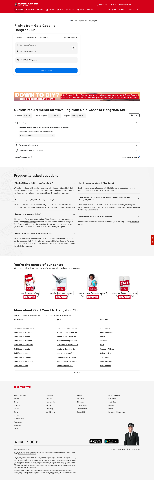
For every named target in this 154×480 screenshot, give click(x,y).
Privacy (110, 409)
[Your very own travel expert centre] (92, 286)
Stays (41, 9)
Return (19, 37)
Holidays (31, 9)
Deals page (29, 219)
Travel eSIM (81, 412)
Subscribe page (30, 222)
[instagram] (21, 442)
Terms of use (135, 449)
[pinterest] (37, 442)
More (89, 9)
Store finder (112, 405)
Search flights (46, 70)
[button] (77, 372)
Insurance (80, 398)
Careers (48, 405)
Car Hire (71, 9)
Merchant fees (28, 465)
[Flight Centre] (22, 387)
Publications (18, 422)
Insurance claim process (116, 412)
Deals (82, 9)
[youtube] (32, 442)
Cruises (51, 9)
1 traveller (30, 37)
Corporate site (50, 402)
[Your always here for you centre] (124, 286)
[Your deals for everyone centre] (61, 286)
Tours (61, 9)
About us (49, 398)
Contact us (112, 402)
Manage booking (125, 4)
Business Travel (19, 419)
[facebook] (16, 442)
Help (112, 4)
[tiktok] (27, 442)
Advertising (49, 409)
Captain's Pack (82, 409)
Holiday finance (82, 405)
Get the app (103, 4)
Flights (20, 9)
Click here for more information (27, 454)
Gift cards (80, 402)
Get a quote (112, 9)
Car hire (16, 409)
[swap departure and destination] (74, 48)
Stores (121, 9)
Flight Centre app (51, 219)
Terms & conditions (123, 449)
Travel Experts (50, 412)
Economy (43, 37)
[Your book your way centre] (29, 286)
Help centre (112, 398)
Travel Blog (17, 425)
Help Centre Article (68, 207)
